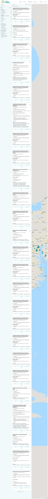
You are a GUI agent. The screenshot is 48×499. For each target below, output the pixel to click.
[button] (42, 245)
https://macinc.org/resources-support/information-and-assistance (21, 65)
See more (22, 22)
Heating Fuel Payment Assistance (21, 183)
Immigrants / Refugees (4, 36)
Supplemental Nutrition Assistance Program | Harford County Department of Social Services (21, 26)
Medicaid (27, 428)
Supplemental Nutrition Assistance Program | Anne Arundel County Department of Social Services (21, 212)
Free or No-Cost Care (4, 24)
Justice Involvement (4, 31)
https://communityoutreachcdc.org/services (18, 173)
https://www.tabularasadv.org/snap (18, 234)
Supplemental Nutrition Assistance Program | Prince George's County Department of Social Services (21, 151)
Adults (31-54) (3, 11)
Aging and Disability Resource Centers (23, 78)
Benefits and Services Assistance (16, 428)
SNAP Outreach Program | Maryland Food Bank (21, 471)
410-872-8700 (15, 136)
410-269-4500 (15, 215)
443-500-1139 (15, 391)
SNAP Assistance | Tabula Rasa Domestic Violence (20, 231)
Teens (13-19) (3, 13)
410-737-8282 (15, 473)
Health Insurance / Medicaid (26, 427)
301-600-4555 (15, 454)
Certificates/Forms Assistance (16, 79)
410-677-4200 (15, 356)
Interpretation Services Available (5, 15)
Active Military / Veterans (4, 35)
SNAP (29, 19)
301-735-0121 (15, 172)
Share (29, 4)
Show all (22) (2, 22)
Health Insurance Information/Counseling (21, 124)
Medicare (14, 122)
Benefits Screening (27, 123)
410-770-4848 (15, 303)
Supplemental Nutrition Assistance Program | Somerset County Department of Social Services (21, 353)
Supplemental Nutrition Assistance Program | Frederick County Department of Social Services (21, 451)
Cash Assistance (27, 185)
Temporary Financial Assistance (26, 186)
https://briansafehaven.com (17, 392)
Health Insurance (22, 123)
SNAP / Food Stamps (15, 19)
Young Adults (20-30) (4, 12)
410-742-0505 (15, 64)
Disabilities (3, 34)
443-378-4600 (15, 89)
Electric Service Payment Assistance (22, 182)
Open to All (3, 32)
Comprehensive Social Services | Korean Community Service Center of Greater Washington (19, 105)
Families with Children (4, 33)
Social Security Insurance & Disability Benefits (21, 122)
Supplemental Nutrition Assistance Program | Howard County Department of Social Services (21, 134)
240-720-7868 (15, 233)
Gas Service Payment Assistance (22, 184)
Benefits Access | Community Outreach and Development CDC (20, 170)
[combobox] (36, 1)
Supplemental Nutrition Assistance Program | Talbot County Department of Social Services (21, 301)
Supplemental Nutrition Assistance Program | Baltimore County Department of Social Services (21, 9)
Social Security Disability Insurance (17, 125)
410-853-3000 (15, 11)
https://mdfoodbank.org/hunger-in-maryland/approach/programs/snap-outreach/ (22, 475)
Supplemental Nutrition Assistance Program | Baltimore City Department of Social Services (21, 87)
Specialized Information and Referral (17, 77)
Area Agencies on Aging (15, 78)
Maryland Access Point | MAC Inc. (18, 62)
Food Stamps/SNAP (20, 19)
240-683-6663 (15, 108)
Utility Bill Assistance (22, 185)
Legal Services (14, 124)
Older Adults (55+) (4, 10)
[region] (40, 251)
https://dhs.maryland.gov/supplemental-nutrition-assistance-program (21, 12)
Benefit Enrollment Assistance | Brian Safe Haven (20, 388)
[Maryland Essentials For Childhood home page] (5, 1)
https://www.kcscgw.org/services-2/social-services (19, 109)
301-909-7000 (15, 155)
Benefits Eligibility (20, 186)
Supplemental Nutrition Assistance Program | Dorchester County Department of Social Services (21, 44)
